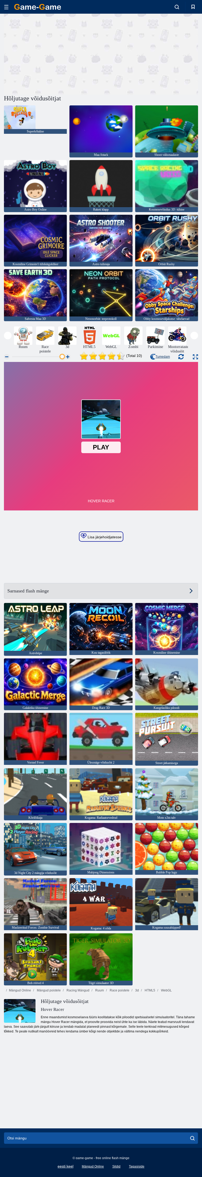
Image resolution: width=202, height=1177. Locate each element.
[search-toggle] (177, 7)
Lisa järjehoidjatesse (104, 537)
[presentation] (8, 335)
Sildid (116, 1166)
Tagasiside (136, 1166)
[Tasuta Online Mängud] (37, 7)
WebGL (166, 990)
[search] (192, 1138)
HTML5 (149, 990)
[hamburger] (6, 7)
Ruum (99, 990)
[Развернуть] (195, 356)
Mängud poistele (48, 990)
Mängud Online (20, 990)
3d (136, 990)
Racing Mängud (77, 990)
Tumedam (162, 357)
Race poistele (119, 990)
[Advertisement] (52, 53)
